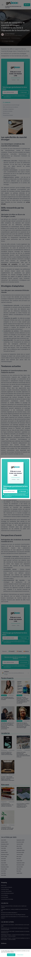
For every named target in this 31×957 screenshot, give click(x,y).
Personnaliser (20, 954)
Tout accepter (11, 954)
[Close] (27, 460)
